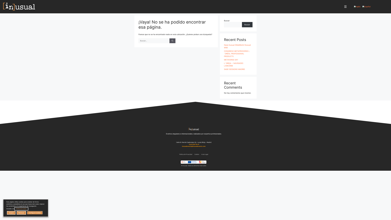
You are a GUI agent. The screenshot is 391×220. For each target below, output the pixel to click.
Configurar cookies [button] (35, 213)
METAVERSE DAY (231, 60)
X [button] (44, 202)
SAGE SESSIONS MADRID (234, 69)
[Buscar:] (153, 41)
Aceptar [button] (11, 213)
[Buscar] (172, 40)
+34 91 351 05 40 (194, 144)
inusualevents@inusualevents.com (193, 146)
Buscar (227, 21)
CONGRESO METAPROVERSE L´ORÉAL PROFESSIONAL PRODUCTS (237, 53)
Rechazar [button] (21, 213)
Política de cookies (21, 209)
